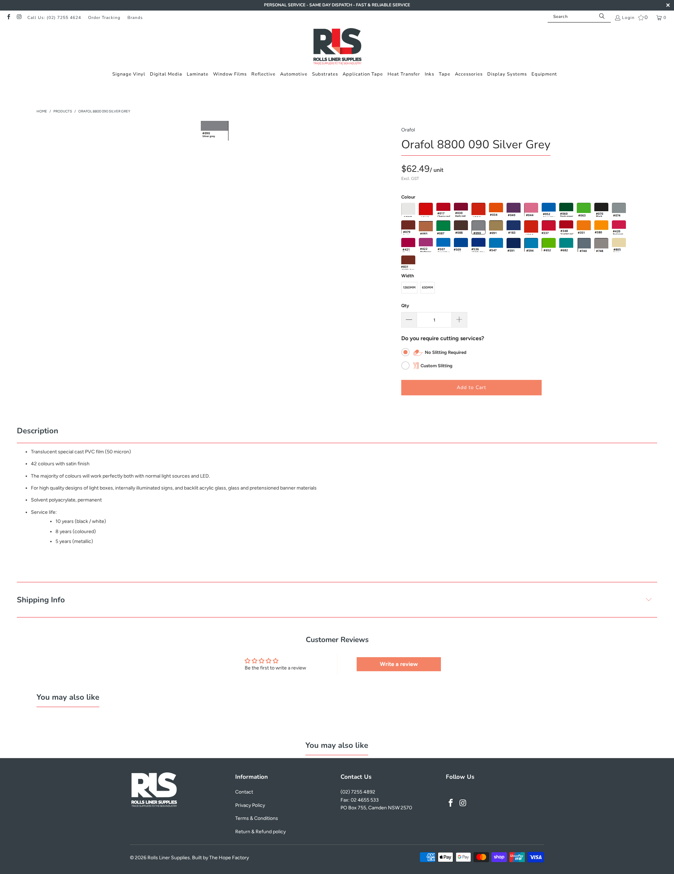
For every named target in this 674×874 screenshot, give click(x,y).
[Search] (602, 16)
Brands (135, 17)
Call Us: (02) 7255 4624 (54, 17)
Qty (405, 305)
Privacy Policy (250, 805)
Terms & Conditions (256, 818)
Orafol (408, 130)
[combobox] (579, 16)
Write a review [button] (399, 664)
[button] (128, 74)
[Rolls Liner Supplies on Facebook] (8, 17)
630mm (427, 287)
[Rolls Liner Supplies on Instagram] (19, 17)
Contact (244, 792)
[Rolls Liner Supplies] (337, 47)
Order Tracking (104, 17)
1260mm (409, 287)
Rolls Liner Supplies (168, 858)
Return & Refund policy (260, 832)
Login (628, 17)
